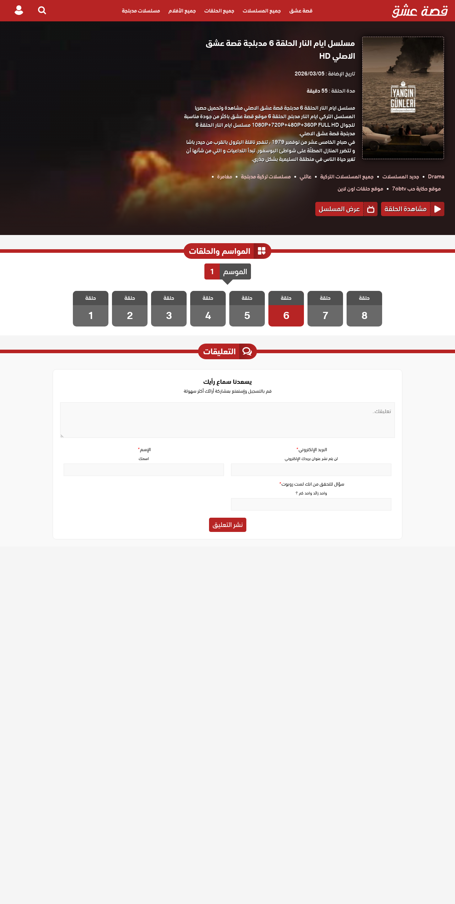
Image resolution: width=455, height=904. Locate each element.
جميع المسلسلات (262, 11)
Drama (436, 176)
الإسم (144, 449)
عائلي (305, 176)
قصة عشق (300, 11)
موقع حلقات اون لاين (360, 188)
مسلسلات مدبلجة (141, 11)
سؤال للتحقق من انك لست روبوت (311, 484)
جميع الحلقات (219, 11)
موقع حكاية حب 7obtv (416, 188)
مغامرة (224, 176)
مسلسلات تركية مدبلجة (266, 176)
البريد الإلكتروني (311, 449)
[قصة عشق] (420, 10)
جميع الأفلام (182, 11)
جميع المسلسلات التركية (347, 176)
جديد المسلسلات (400, 176)
